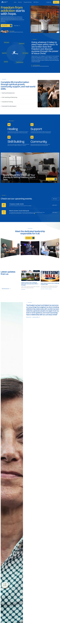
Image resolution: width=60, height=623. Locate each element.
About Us (20, 2)
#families (46, 288)
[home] (4, 2)
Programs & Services (28, 2)
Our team (30, 237)
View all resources (6, 288)
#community (23, 289)
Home (15, 2)
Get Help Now (6, 25)
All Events (55, 198)
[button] (36, 2)
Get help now (51, 179)
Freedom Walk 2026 (16, 204)
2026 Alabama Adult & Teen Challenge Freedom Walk (50, 284)
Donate (56, 2)
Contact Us (48, 2)
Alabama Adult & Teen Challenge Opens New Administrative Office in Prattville (29, 284)
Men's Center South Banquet (19, 211)
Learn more (55, 205)
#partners (50, 288)
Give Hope (17, 25)
